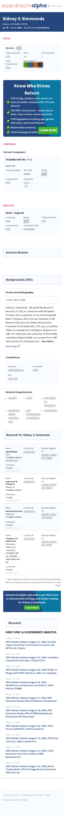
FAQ (41, 795)
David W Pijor (12, 451)
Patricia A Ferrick (14, 511)
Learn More (48, 130)
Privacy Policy (29, 795)
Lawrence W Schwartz (11, 482)
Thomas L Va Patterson (11, 539)
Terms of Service (11, 795)
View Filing (11, 346)
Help (48, 795)
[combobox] (54, 6)
